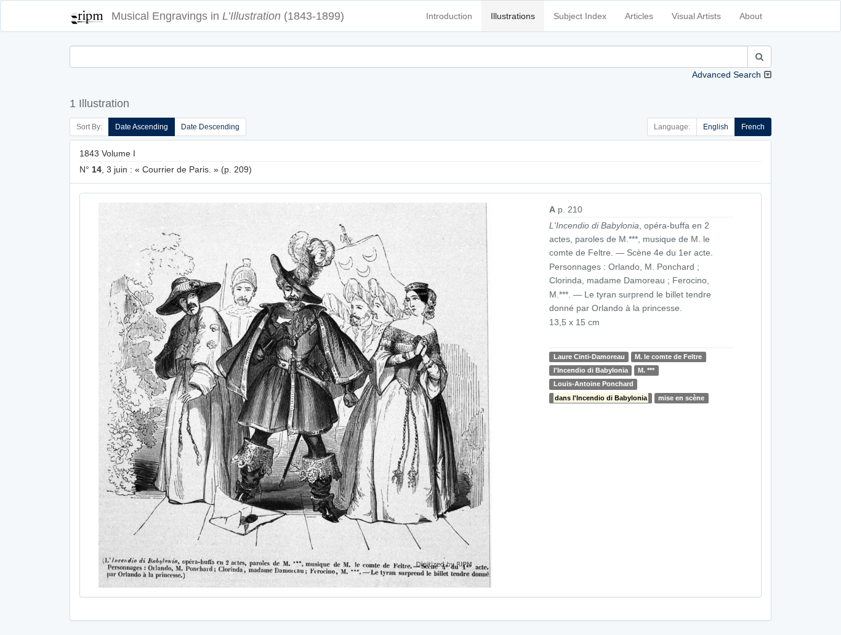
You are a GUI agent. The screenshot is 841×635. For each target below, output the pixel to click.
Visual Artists (696, 16)
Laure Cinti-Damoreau (589, 356)
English (715, 127)
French (753, 127)
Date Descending (210, 127)
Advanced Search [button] (726, 74)
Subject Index (579, 16)
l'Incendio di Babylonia (590, 370)
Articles (639, 16)
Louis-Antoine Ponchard (593, 383)
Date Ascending (141, 127)
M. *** (646, 370)
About (750, 16)
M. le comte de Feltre (668, 356)
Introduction (449, 16)
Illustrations (513, 16)
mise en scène (681, 398)
